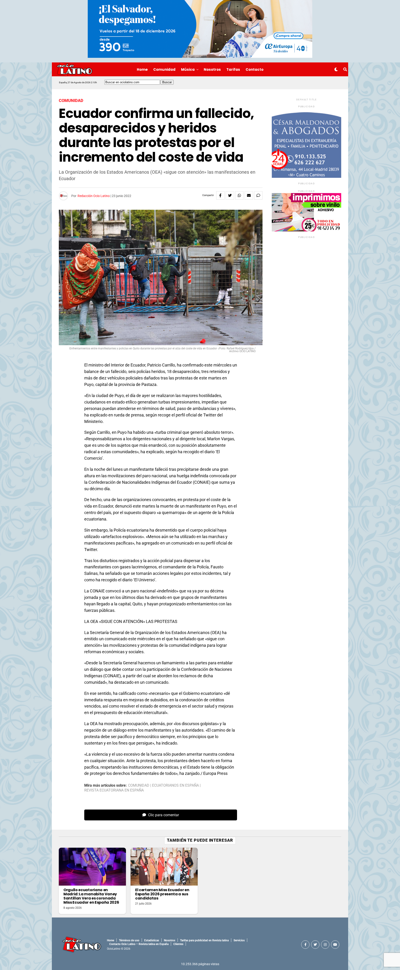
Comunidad (164, 69)
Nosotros (212, 69)
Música (188, 69)
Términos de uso (129, 940)
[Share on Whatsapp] (239, 195)
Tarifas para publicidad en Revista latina (204, 940)
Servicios (239, 940)
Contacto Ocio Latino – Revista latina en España (139, 944)
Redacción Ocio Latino (94, 196)
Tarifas (233, 69)
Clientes (178, 944)
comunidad (138, 785)
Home (142, 69)
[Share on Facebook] (220, 195)
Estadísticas (151, 940)
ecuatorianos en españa (175, 785)
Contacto (254, 69)
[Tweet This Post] (230, 195)
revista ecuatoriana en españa (114, 790)
